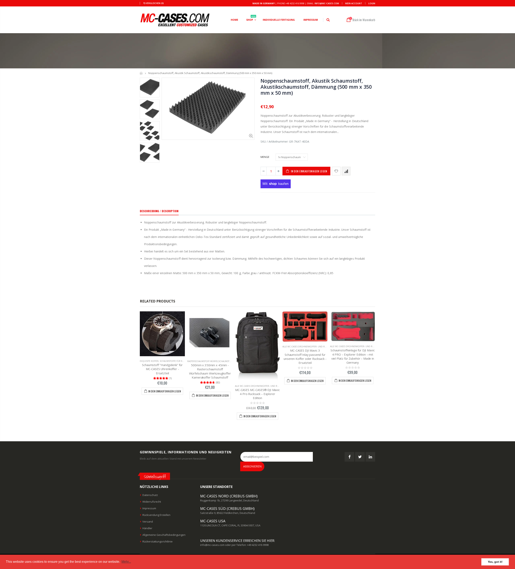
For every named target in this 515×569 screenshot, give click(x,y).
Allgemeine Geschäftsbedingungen (163, 535)
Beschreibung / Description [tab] (159, 211)
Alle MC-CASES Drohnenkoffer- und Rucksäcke (261, 386)
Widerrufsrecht (151, 501)
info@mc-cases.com (327, 3)
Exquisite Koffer (149, 361)
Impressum (149, 508)
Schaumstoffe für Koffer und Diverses (182, 361)
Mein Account (353, 3)
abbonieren (252, 466)
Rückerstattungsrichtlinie (157, 541)
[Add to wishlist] (336, 171)
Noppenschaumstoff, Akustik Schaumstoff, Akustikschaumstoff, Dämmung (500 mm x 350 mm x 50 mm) (316, 86)
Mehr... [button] (126, 561)
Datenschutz (150, 495)
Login (371, 3)
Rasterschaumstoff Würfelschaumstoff (210, 361)
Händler (147, 528)
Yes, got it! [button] (495, 561)
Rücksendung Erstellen (156, 515)
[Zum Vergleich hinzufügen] (346, 171)
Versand (147, 521)
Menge (265, 157)
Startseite (141, 73)
